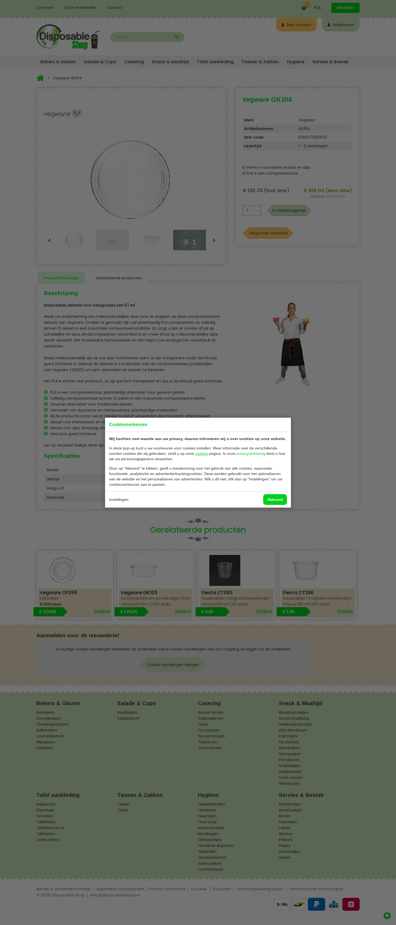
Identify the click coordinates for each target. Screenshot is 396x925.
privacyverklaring (251, 453)
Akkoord (275, 499)
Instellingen (118, 499)
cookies (201, 453)
